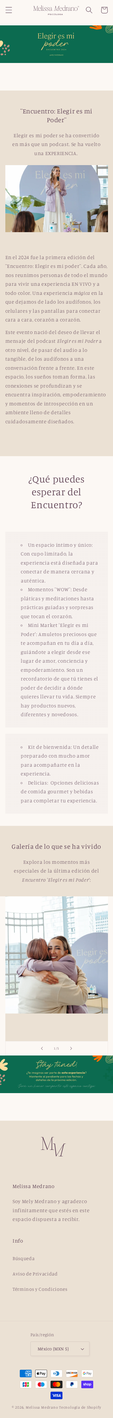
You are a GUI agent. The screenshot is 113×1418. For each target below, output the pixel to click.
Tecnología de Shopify (80, 1407)
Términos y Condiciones (40, 1289)
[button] (8, 10)
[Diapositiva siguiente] (71, 1048)
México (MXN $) (53, 1348)
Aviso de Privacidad (35, 1274)
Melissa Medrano (42, 1407)
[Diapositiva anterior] (42, 1048)
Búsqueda (24, 1258)
